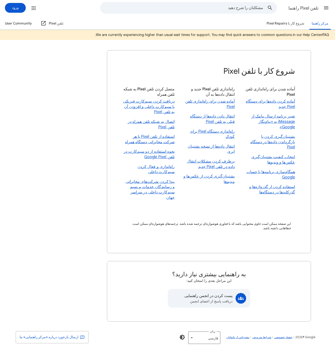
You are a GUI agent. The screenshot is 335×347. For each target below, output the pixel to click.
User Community (18, 23)
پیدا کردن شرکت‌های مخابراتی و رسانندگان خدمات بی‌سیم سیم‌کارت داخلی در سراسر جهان (150, 189)
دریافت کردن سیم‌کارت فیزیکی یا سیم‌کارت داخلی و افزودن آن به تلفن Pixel (148, 106)
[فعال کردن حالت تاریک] (182, 337)
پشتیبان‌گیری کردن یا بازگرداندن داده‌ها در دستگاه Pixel (272, 142)
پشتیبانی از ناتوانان (237, 337)
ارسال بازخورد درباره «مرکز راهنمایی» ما (49, 337)
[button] (326, 8)
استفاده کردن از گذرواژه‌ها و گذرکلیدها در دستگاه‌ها (272, 189)
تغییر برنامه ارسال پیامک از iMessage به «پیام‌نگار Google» (273, 121)
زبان (212, 331)
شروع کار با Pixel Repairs (285, 23)
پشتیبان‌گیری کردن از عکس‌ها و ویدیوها (209, 179)
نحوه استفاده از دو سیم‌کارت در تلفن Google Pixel (149, 154)
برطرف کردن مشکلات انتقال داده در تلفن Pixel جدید (211, 164)
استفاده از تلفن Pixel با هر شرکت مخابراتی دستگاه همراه (149, 139)
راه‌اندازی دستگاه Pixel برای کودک (212, 134)
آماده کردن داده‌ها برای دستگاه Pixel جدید (270, 104)
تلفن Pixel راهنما (303, 8)
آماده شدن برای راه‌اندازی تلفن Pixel (210, 104)
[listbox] (204, 337)
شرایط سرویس (261, 337)
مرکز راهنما (320, 23)
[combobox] (181, 7)
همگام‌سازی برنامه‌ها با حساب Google (270, 174)
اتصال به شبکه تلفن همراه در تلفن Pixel (151, 124)
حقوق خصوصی (283, 337)
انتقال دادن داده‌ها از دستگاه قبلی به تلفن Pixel (212, 119)
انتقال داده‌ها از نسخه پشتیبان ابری (211, 149)
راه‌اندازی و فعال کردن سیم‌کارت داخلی (156, 169)
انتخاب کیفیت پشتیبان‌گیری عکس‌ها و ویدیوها (273, 160)
